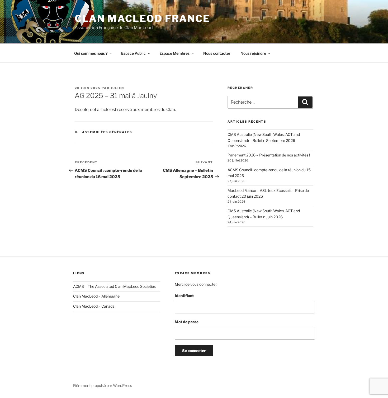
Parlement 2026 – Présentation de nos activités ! (269, 155)
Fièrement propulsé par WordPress (102, 385)
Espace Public (133, 53)
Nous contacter (216, 53)
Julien (117, 88)
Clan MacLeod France (142, 18)
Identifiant (184, 295)
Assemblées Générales (107, 132)
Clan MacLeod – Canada (94, 306)
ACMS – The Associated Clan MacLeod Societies (114, 286)
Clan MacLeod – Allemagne (96, 296)
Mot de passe (186, 322)
